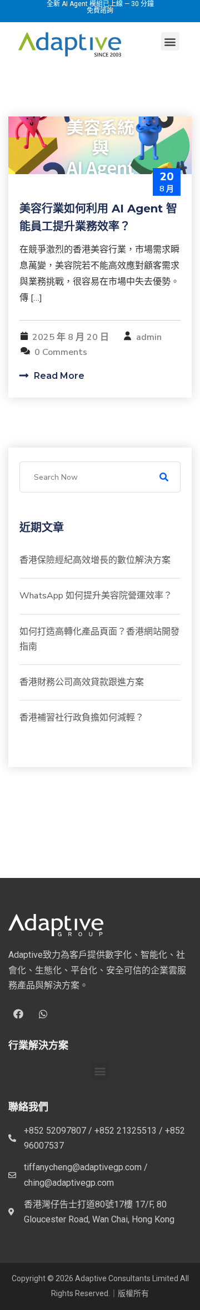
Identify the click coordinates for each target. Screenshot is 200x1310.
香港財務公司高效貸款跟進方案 (81, 682)
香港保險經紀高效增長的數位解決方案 (95, 560)
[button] (170, 41)
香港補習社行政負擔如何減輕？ (81, 718)
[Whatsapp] (43, 1014)
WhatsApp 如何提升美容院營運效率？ (95, 596)
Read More (58, 375)
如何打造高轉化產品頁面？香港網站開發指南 (99, 639)
